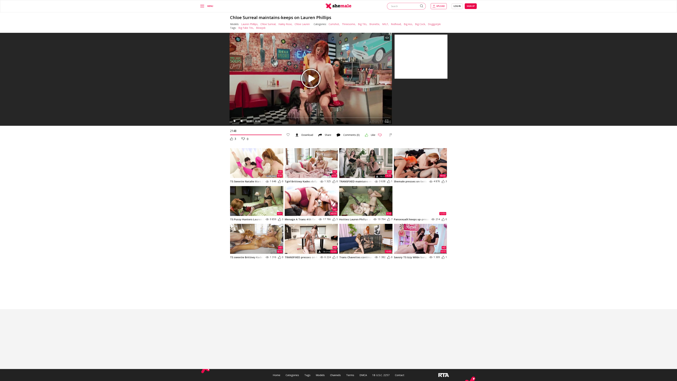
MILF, (385, 24)
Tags (307, 375)
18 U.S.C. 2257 (381, 375)
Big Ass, (408, 24)
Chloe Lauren (302, 24)
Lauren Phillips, (249, 24)
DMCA (363, 375)
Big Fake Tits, (246, 27)
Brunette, (374, 24)
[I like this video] (366, 135)
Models (320, 375)
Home (276, 375)
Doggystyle (434, 24)
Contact (399, 375)
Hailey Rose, (285, 24)
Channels (335, 375)
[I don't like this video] (381, 135)
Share (328, 135)
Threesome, (349, 24)
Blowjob (261, 27)
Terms (350, 375)
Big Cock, (420, 24)
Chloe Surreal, (268, 24)
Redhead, (396, 24)
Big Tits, (362, 24)
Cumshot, (334, 24)
